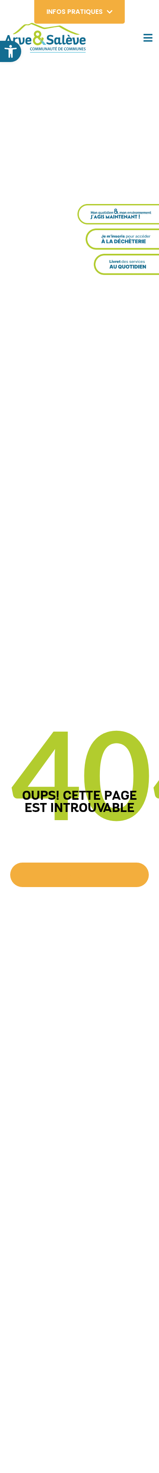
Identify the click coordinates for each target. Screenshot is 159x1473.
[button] (10, 51)
